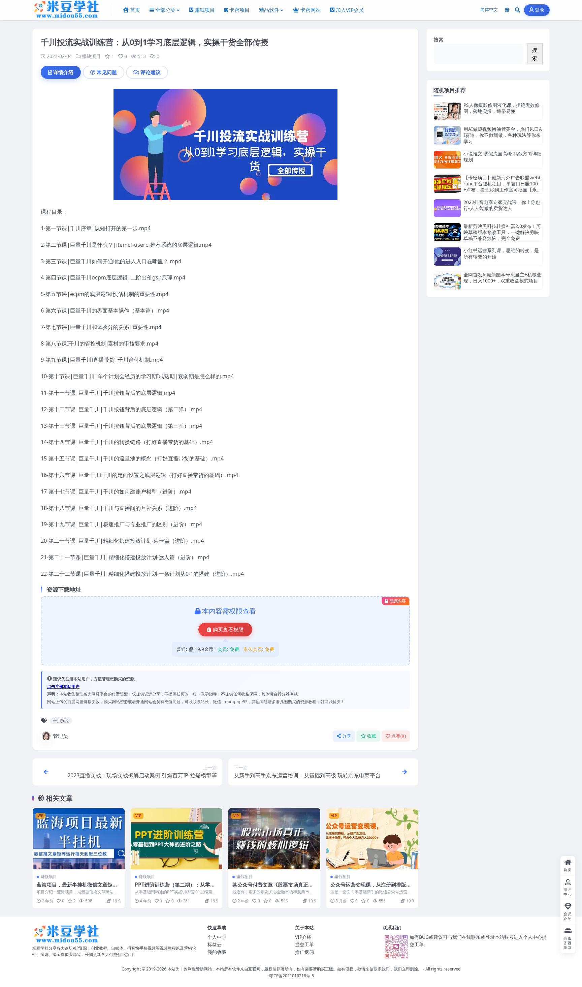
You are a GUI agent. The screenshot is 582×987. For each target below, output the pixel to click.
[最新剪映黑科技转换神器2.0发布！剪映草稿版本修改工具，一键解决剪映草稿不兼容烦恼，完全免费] (447, 232)
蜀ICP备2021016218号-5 (291, 976)
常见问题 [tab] (107, 72)
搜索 (438, 39)
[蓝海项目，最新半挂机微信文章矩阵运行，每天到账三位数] (79, 839)
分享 (346, 736)
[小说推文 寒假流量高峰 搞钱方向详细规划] (447, 160)
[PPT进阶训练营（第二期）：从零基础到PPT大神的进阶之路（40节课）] (177, 839)
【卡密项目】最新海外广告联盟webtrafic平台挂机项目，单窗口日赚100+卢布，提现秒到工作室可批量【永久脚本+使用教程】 (502, 186)
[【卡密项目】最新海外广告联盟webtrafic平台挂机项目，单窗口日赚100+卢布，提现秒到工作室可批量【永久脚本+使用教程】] (447, 184)
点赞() (398, 736)
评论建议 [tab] (150, 72)
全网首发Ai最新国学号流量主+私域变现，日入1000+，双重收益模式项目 (502, 277)
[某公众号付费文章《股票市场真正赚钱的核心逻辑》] (274, 839)
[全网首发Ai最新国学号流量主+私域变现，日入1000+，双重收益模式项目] (447, 281)
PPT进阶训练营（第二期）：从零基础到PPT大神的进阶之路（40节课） (175, 888)
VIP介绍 (303, 937)
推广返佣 (304, 952)
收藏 (371, 736)
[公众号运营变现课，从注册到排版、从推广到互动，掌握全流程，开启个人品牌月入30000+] (372, 839)
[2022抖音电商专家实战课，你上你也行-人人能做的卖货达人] (447, 208)
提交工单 (304, 944)
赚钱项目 (91, 56)
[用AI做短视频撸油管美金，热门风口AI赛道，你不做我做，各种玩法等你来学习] (447, 135)
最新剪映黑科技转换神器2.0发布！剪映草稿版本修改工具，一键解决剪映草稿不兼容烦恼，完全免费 (502, 232)
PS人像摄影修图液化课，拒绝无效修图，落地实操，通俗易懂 (501, 108)
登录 (540, 9)
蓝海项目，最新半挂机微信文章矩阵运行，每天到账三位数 (77, 888)
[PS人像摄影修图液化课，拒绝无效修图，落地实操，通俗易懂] (447, 111)
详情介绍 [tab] (63, 72)
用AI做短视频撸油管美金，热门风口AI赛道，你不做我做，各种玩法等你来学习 (502, 135)
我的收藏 (216, 952)
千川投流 (61, 720)
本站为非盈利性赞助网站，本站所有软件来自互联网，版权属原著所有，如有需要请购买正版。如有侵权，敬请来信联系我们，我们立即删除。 (294, 969)
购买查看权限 (228, 629)
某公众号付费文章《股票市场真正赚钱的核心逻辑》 (272, 888)
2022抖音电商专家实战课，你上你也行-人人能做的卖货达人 (501, 205)
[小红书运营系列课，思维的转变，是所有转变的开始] (447, 256)
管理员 (60, 735)
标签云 (214, 944)
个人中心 (216, 937)
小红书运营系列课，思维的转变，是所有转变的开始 (501, 253)
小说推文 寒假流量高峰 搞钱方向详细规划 (502, 156)
